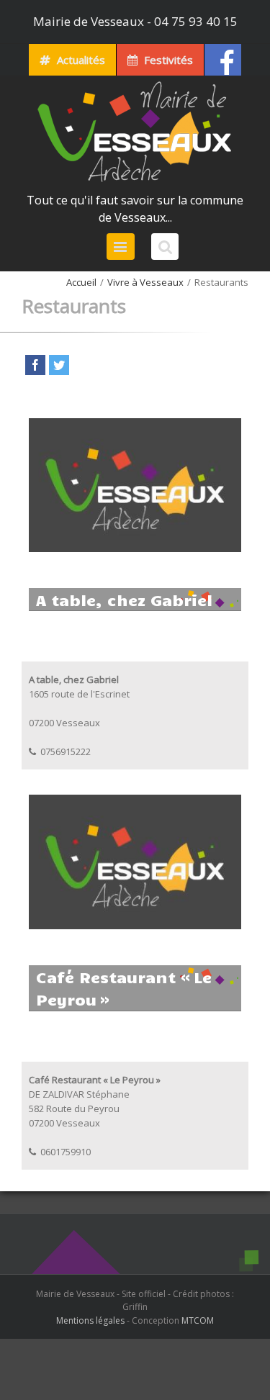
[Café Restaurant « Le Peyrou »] (135, 801)
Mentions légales (90, 1320)
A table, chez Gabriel (124, 599)
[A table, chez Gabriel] (135, 425)
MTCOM (197, 1320)
